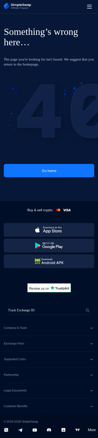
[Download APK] (49, 261)
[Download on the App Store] (49, 230)
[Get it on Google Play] (49, 245)
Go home (49, 171)
